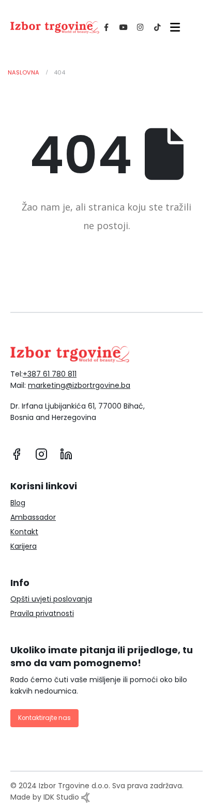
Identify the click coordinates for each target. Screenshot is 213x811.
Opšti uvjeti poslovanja (51, 599)
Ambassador (33, 517)
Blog (17, 503)
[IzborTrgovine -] (54, 27)
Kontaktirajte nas (44, 718)
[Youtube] (123, 27)
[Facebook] (106, 27)
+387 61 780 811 (50, 374)
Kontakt (24, 532)
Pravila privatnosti (42, 613)
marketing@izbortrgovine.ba (79, 385)
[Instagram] (140, 27)
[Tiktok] (157, 27)
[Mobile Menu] (173, 27)
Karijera (23, 546)
